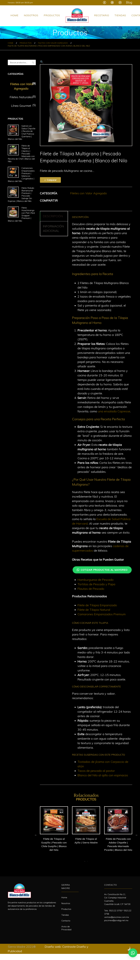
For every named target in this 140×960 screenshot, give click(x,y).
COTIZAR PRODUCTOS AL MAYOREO (104, 569)
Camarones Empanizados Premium (102, 614)
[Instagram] (14, 915)
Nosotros (31, 15)
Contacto (65, 920)
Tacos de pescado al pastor (96, 771)
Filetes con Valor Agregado (53, 43)
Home (14, 15)
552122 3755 (115, 910)
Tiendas (120, 15)
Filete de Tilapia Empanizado (97, 605)
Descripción (53, 216)
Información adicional (53, 228)
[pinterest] (20, 915)
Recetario (101, 15)
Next (136, 834)
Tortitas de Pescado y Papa (96, 584)
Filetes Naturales (21, 97)
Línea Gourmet (21, 106)
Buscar (33, 62)
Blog (129, 2)
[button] (42, 62)
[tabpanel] (54, 829)
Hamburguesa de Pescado (95, 580)
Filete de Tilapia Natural (94, 610)
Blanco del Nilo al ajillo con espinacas (103, 775)
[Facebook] (9, 915)
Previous (35, 834)
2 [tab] (87, 861)
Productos (52, 15)
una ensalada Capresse (114, 411)
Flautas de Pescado (91, 589)
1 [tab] (84, 861)
